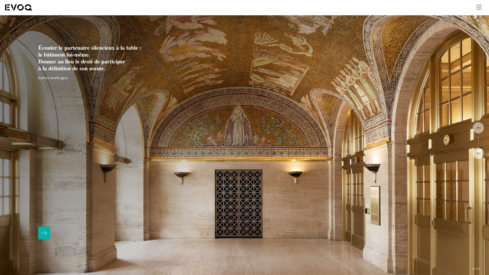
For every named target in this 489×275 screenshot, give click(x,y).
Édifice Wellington (53, 78)
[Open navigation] (479, 7)
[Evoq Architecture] (18, 7)
